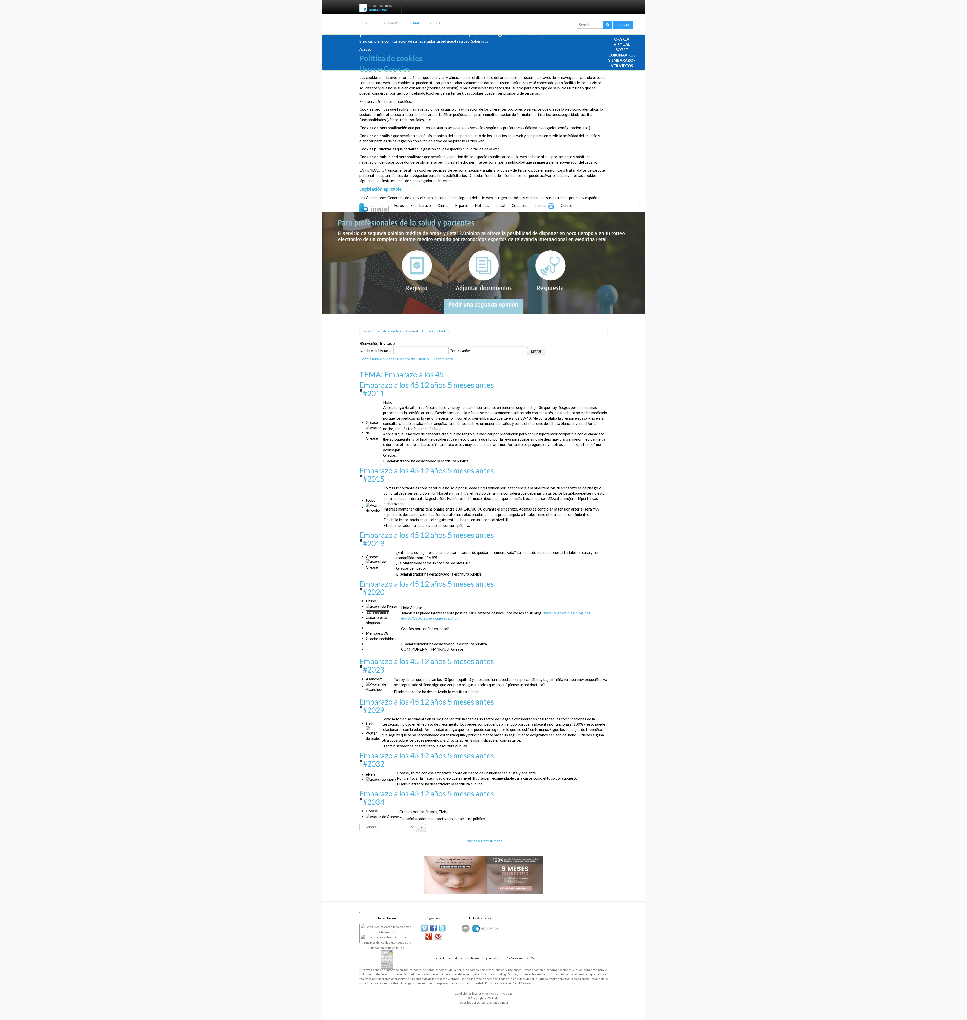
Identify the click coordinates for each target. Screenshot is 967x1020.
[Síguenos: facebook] (433, 928)
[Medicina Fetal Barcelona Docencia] (490, 928)
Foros (367, 331)
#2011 (373, 393)
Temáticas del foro (389, 331)
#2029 (373, 709)
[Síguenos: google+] (429, 936)
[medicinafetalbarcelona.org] (378, 7)
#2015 (373, 478)
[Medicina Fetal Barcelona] (476, 928)
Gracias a (472, 841)
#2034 (373, 801)
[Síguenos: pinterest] (438, 936)
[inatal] (483, 262)
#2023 (373, 669)
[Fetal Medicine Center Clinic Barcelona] (465, 928)
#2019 (373, 543)
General (412, 331)
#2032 (373, 763)
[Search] (607, 25)
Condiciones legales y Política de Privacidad (484, 993)
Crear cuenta (442, 359)
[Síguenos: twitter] (442, 928)
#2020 (373, 591)
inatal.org (403, 983)
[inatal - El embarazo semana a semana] (380, 206)
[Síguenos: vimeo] (424, 928)
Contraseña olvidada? (378, 359)
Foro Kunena (491, 841)
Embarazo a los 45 (434, 331)
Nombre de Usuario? (414, 359)
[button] (623, 25)
